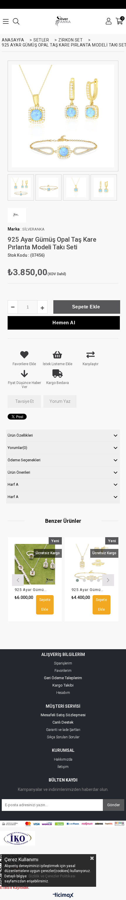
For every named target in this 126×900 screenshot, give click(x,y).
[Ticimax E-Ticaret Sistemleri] (63, 896)
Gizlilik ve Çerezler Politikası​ (51, 876)
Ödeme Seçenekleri (24, 460)
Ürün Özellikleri (20, 435)
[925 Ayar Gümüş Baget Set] (91, 564)
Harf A (13, 484)
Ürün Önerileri (19, 472)
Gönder (113, 805)
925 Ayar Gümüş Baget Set (88, 589)
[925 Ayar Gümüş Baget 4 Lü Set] (35, 564)
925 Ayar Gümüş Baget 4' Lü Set (31, 589)
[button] (77, 580)
